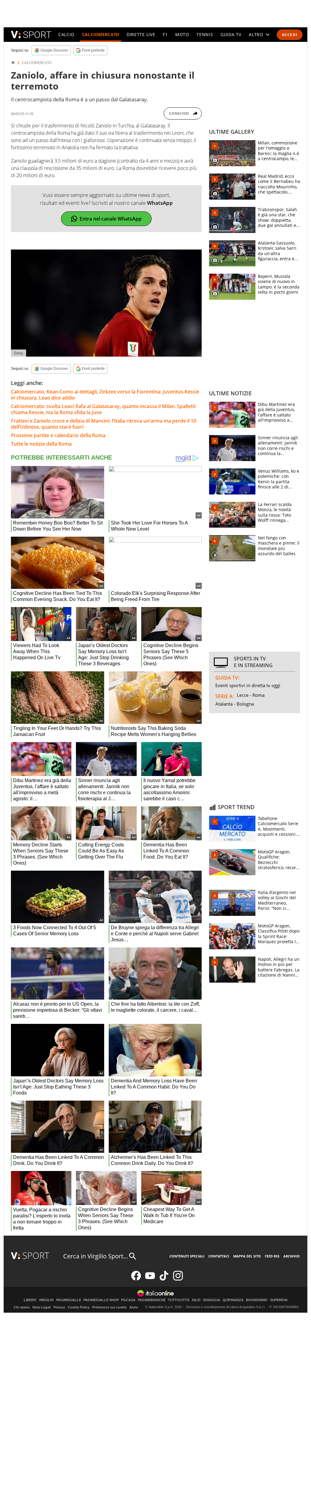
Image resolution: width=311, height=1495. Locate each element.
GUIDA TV (230, 34)
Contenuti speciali (186, 1256)
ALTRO (256, 34)
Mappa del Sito (247, 1256)
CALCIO (66, 34)
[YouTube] (150, 1279)
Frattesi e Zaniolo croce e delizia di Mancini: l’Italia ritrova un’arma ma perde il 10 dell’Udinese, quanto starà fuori (103, 423)
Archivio (291, 1256)
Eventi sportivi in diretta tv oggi (247, 685)
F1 (165, 34)
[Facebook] (136, 1279)
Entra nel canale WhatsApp (111, 218)
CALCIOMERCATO (100, 34)
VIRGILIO (46, 1300)
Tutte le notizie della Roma (41, 443)
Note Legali (41, 1307)
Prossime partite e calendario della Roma (58, 435)
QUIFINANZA (233, 1300)
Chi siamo (22, 1307)
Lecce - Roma (251, 695)
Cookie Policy (79, 1307)
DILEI (196, 1300)
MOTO (182, 34)
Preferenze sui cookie (109, 1307)
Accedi (289, 34)
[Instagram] (178, 1279)
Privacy (59, 1307)
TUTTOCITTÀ (179, 1300)
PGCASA (128, 1300)
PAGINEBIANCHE (152, 1300)
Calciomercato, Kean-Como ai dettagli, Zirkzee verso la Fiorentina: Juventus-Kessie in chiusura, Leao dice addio (105, 394)
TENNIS (205, 34)
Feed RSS (272, 1256)
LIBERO (30, 1300)
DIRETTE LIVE (141, 34)
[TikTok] (164, 1279)
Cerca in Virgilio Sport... (95, 1256)
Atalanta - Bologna (234, 704)
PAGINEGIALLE (68, 1300)
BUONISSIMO (257, 1300)
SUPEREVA (279, 1300)
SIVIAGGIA (211, 1300)
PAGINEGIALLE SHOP (101, 1300)
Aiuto (133, 1307)
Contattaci (218, 1256)
